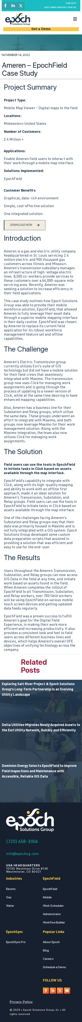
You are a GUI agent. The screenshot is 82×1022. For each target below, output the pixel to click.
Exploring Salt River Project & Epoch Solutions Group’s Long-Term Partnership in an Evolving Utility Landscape (38, 690)
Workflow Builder (54, 922)
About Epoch (51, 942)
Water (10, 905)
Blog (46, 950)
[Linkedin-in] (13, 6)
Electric (11, 889)
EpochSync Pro (16, 942)
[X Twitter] (21, 6)
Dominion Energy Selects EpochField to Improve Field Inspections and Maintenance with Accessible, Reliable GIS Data (39, 771)
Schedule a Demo (54, 967)
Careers (48, 959)
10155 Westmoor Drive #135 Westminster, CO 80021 (27, 868)
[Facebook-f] (5, 6)
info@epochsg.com (22, 854)
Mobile (47, 897)
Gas (8, 897)
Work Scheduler (53, 905)
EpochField (50, 889)
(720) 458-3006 (22, 842)
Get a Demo (41, 29)
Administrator (52, 914)
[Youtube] (67, 991)
